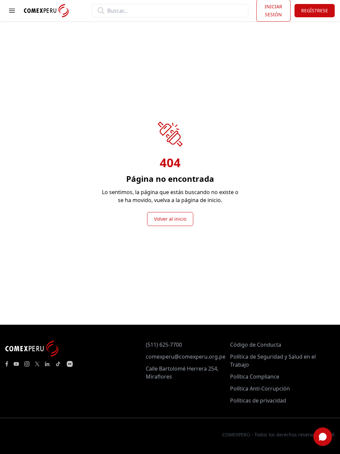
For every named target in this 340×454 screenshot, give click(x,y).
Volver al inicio (170, 219)
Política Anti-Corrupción (260, 388)
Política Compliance (254, 376)
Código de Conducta (255, 344)
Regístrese (314, 10)
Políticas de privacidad (258, 400)
